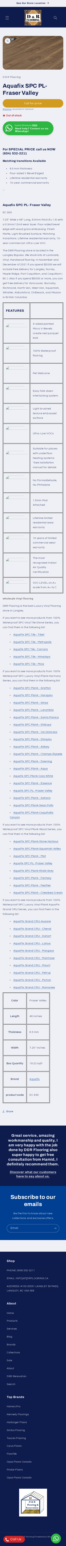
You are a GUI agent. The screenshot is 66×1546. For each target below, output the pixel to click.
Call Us (15, 1539)
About (10, 1368)
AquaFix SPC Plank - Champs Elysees (37, 754)
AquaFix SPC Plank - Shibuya (32, 724)
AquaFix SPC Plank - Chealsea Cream (38, 892)
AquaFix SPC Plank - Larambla (33, 710)
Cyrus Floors (14, 1446)
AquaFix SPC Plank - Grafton (32, 688)
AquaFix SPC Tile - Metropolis (32, 642)
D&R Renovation (16, 1376)
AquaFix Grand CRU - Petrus (32, 972)
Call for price (33, 103)
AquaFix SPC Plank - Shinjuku (32, 739)
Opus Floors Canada (19, 1462)
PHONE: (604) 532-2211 (21, 1270)
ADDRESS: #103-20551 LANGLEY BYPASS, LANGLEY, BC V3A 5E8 (33, 1288)
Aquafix (34, 1079)
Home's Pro (13, 1406)
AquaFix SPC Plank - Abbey (31, 746)
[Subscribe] (55, 1228)
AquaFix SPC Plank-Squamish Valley (37, 848)
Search (11, 1384)
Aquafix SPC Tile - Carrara (30, 649)
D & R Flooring (27, 1537)
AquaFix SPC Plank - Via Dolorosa (35, 732)
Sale (9, 1360)
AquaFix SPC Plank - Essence (32, 783)
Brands (11, 1344)
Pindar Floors (15, 1469)
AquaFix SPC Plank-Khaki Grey (33, 870)
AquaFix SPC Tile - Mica (28, 663)
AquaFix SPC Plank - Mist (29, 856)
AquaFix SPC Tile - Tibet (29, 634)
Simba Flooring (16, 1430)
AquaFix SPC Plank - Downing (32, 761)
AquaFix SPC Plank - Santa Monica (36, 717)
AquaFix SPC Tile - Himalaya (31, 656)
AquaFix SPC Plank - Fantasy (32, 878)
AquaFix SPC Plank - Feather (32, 885)
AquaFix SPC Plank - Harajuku (33, 695)
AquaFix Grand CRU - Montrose (34, 958)
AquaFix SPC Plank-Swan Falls (33, 805)
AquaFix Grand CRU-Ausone (32, 921)
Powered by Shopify (45, 1537)
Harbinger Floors (17, 1422)
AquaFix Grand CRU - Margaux (33, 950)
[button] (7, 18)
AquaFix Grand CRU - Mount (31, 965)
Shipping (7, 109)
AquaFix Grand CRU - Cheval (32, 928)
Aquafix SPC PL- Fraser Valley (32, 790)
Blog (9, 1336)
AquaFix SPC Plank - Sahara (32, 798)
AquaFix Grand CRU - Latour (32, 943)
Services (12, 1329)
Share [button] (9, 1111)
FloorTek (12, 1454)
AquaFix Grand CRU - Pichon (32, 980)
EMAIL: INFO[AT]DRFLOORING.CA (27, 1278)
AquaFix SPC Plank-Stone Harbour (36, 841)
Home (10, 1313)
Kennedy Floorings (18, 1414)
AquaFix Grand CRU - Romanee (34, 987)
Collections (13, 1352)
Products (12, 1321)
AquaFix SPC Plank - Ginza (30, 702)
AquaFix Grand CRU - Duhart (32, 936)
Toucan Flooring (16, 1438)
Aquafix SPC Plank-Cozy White (33, 776)
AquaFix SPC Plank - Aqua (30, 768)
